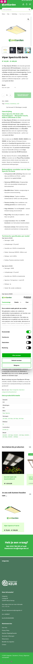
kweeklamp (13, 103)
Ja (3, 424)
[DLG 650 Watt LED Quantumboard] (13, 463)
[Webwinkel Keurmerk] (9, 584)
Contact (4, 644)
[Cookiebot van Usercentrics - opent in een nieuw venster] (23, 297)
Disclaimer (15, 655)
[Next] (28, 50)
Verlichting (14, 14)
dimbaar (7, 103)
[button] (28, 19)
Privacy (21, 655)
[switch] (28, 337)
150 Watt (10, 418)
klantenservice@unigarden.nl (17, 548)
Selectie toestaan (17, 360)
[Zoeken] (29, 9)
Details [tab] (16, 302)
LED (18, 103)
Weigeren (16, 365)
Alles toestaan (16, 355)
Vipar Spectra (6, 413)
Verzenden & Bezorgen (8, 636)
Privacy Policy (5, 630)
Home (3, 14)
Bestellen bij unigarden (8, 641)
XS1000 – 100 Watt (8, 435)
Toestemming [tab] (6, 302)
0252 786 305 (15, 546)
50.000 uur (5, 429)
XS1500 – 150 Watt (19, 435)
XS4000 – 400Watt (13, 437)
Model (4, 85)
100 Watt (5, 418)
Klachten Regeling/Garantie (9, 633)
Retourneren (5, 639)
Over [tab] (27, 302)
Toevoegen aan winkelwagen (23, 95)
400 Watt (21, 418)
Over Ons (4, 627)
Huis (8, 14)
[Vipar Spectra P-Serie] (13, 511)
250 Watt (15, 418)
